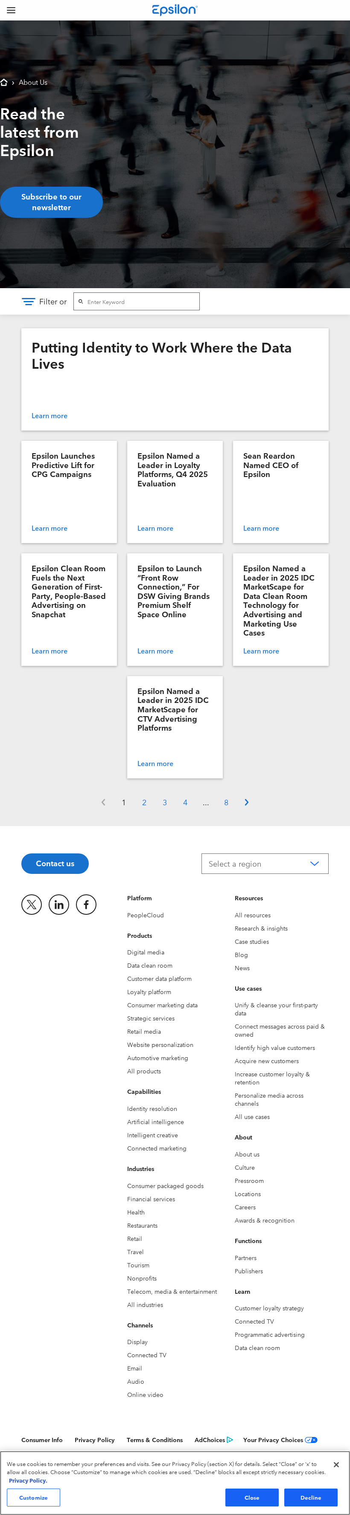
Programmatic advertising (270, 1334)
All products (144, 1071)
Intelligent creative (152, 1134)
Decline (311, 1497)
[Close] (336, 1464)
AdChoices (210, 1439)
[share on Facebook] (86, 904)
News (242, 967)
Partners (246, 1257)
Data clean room (149, 965)
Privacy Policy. (28, 1480)
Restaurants (142, 1225)
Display (137, 1341)
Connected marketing (157, 1148)
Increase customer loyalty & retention (272, 1078)
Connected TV (146, 1354)
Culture (245, 1167)
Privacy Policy (95, 1439)
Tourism (138, 1265)
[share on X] (31, 904)
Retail (134, 1238)
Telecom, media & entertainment (172, 1291)
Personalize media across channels (269, 1099)
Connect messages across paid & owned (280, 1030)
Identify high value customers (275, 1047)
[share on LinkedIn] (59, 904)
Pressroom (249, 1180)
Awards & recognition (265, 1220)
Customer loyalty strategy (269, 1308)
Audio (135, 1381)
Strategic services (151, 1018)
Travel (135, 1251)
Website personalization (160, 1044)
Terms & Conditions (155, 1439)
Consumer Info (42, 1439)
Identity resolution (152, 1108)
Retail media (144, 1031)
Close (252, 1497)
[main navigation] (11, 10)
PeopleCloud (145, 915)
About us (247, 1154)
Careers (245, 1207)
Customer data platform (159, 978)
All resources (253, 915)
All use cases (252, 1116)
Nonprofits (142, 1278)
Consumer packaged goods (165, 1185)
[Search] (81, 301)
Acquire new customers (267, 1060)
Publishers (249, 1270)
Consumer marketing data (162, 1004)
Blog (241, 954)
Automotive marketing (157, 1057)
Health (136, 1212)
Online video (145, 1394)
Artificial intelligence (155, 1121)
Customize (33, 1497)
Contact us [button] (55, 862)
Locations (248, 1193)
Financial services (151, 1198)
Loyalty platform (149, 991)
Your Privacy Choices (273, 1439)
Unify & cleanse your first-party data (276, 1008)
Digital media (145, 952)
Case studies (252, 941)
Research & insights (261, 928)
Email (134, 1368)
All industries (145, 1304)
